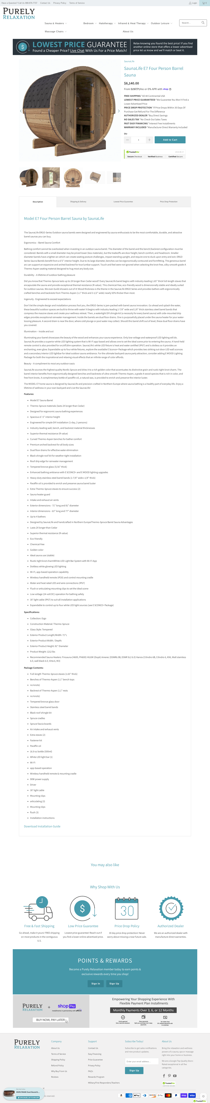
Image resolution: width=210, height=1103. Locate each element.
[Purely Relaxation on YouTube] (174, 1076)
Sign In (95, 983)
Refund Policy (57, 1065)
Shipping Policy (58, 1059)
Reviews (54, 1076)
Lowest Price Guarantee (123, 201)
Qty (125, 133)
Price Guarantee (95, 1059)
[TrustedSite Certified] (169, 1084)
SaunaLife (129, 61)
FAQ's (90, 1071)
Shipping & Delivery (78, 201)
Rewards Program (96, 1076)
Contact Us (45, 3)
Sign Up (114, 983)
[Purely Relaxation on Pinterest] (169, 1076)
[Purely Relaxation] (19, 14)
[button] (56, 24)
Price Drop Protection (168, 201)
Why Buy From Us (59, 1071)
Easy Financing (94, 1054)
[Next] (118, 111)
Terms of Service (77, 3)
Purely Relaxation (29, 1096)
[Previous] (21, 111)
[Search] (203, 23)
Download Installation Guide (42, 826)
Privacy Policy (59, 3)
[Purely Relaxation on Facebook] (164, 1076)
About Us (55, 1048)
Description (38, 201)
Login (194, 3)
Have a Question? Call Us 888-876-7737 (19, 3)
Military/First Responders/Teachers (104, 1082)
